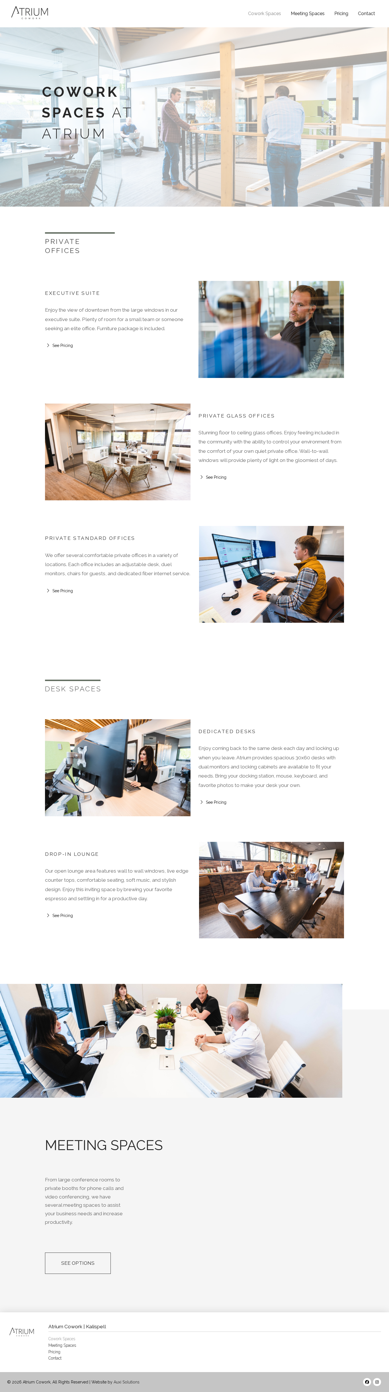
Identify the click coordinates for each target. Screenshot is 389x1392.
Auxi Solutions (127, 1382)
